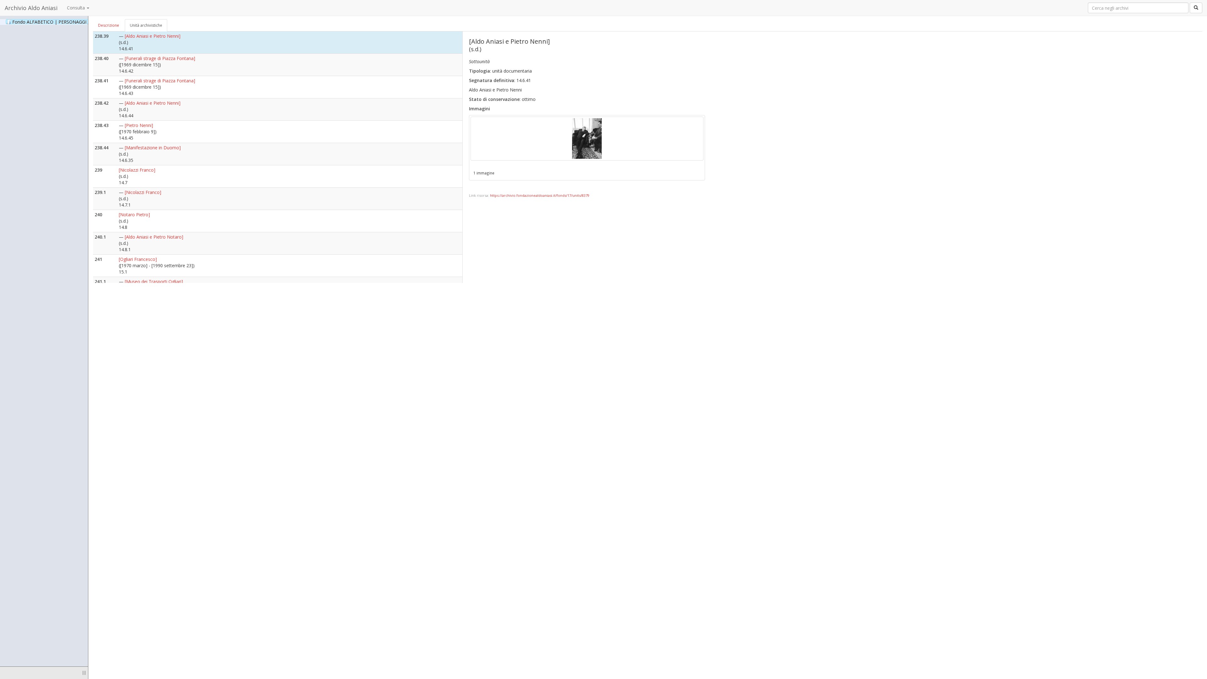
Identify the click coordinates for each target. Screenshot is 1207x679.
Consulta (76, 8)
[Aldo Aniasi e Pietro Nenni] (152, 36)
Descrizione (108, 25)
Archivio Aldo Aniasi (31, 8)
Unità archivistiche (146, 25)
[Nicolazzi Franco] (137, 170)
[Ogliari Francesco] (138, 259)
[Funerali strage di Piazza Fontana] (160, 58)
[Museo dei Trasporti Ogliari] (154, 281)
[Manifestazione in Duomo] (153, 148)
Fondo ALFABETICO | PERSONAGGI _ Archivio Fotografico (79, 21)
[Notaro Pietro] (134, 215)
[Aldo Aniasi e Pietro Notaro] (154, 237)
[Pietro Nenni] (139, 125)
